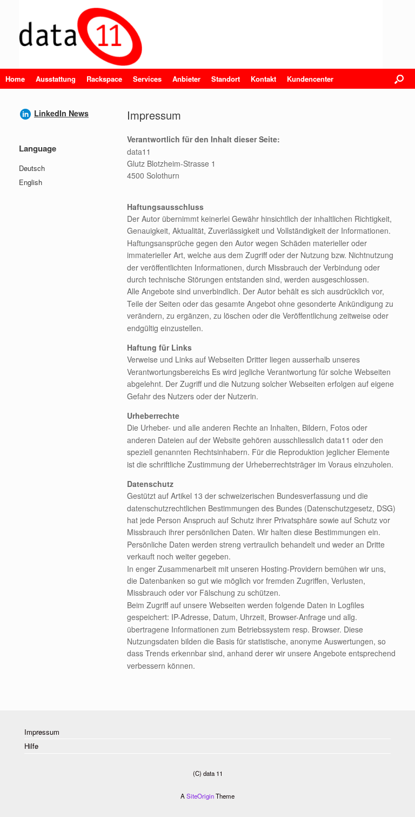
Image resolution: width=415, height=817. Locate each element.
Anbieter (186, 79)
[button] (399, 79)
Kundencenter (310, 79)
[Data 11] (201, 34)
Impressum (41, 732)
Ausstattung (56, 79)
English (30, 182)
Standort (225, 79)
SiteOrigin (200, 796)
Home (15, 79)
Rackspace (104, 79)
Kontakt (263, 79)
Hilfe (31, 746)
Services (147, 79)
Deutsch (32, 168)
